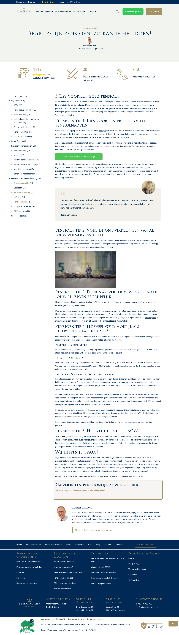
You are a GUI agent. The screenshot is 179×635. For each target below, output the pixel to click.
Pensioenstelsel (21, 136)
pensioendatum (77, 105)
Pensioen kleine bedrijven (25, 164)
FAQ (98, 544)
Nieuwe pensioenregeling (25, 159)
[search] (117, 11)
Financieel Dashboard (23, 109)
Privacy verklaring (48, 624)
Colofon (89, 624)
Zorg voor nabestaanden (24, 173)
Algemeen (15, 100)
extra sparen (150, 317)
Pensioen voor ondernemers (23, 178)
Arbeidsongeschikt (21, 183)
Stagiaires (79, 544)
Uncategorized (17, 215)
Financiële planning (22, 192)
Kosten (17, 155)
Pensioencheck (20, 201)
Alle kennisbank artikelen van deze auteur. (93, 530)
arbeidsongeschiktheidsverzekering (124, 410)
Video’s (68, 544)
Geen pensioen (20, 114)
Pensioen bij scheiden (23, 127)
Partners (107, 544)
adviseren (71, 422)
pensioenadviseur (62, 170)
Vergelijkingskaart (33, 544)
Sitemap (81, 624)
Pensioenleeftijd (21, 131)
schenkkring (77, 413)
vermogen (94, 247)
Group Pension (17, 141)
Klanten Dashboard (145, 544)
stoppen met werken (118, 320)
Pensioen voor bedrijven (21, 145)
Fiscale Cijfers (124, 624)
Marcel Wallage (89, 45)
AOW (16, 105)
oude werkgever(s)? (87, 439)
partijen (102, 130)
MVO (90, 544)
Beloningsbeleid (110, 624)
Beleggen (18, 187)
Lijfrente (17, 197)
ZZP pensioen (20, 211)
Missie (19, 544)
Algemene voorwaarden (67, 624)
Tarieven (119, 544)
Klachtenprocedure (53, 544)
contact (128, 476)
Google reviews (89, 629)
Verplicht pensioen (22, 169)
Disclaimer (98, 624)
